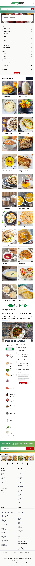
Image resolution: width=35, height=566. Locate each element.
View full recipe (6, 320)
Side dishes (3, 481)
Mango (19, 489)
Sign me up (30, 448)
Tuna (19, 502)
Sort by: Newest (27, 79)
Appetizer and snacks (5, 509)
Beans (19, 474)
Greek (19, 522)
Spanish (19, 531)
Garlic (19, 483)
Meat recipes (20, 547)
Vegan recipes (20, 548)
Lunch (2, 474)
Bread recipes (3, 511)
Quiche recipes (3, 536)
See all (32, 454)
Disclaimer (5, 552)
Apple (19, 470)
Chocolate (20, 477)
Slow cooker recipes (21, 541)
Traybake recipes (4, 545)
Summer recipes (21, 512)
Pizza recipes (3, 533)
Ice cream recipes (4, 528)
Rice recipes (3, 537)
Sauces (2, 479)
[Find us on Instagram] (7, 464)
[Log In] (33, 3)
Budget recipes (3, 516)
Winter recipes (20, 513)
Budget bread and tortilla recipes (7, 512)
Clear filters (17, 73)
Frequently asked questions (25, 552)
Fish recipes (20, 545)
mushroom (20, 490)
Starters (2, 483)
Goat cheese (20, 486)
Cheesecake (3, 521)
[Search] (32, 9)
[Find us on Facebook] (17, 464)
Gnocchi (19, 485)
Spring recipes (20, 511)
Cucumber (20, 482)
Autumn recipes (21, 509)
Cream (19, 481)
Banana (19, 473)
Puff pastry (20, 498)
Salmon (19, 499)
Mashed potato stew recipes (6, 529)
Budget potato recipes (5, 515)
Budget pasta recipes (4, 513)
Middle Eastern (21, 530)
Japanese (20, 527)
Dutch (19, 519)
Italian (19, 526)
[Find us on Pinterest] (12, 464)
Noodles (19, 491)
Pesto (19, 495)
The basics (3, 544)
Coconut (19, 478)
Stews (2, 541)
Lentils (19, 487)
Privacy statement (13, 552)
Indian (19, 523)
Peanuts (19, 494)
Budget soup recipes (4, 519)
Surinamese (20, 532)
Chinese (19, 518)
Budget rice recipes (4, 517)
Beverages (3, 470)
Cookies (2, 525)
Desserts (2, 473)
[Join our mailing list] (22, 464)
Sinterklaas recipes (4, 540)
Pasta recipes (3, 532)
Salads (2, 478)
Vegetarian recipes (21, 549)
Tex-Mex (19, 534)
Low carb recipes (4, 494)
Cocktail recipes (4, 524)
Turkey (19, 503)
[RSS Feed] (27, 464)
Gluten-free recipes (4, 492)
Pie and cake (3, 477)
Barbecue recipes (21, 538)
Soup (2, 482)
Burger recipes (3, 520)
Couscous (20, 479)
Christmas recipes (4, 488)
